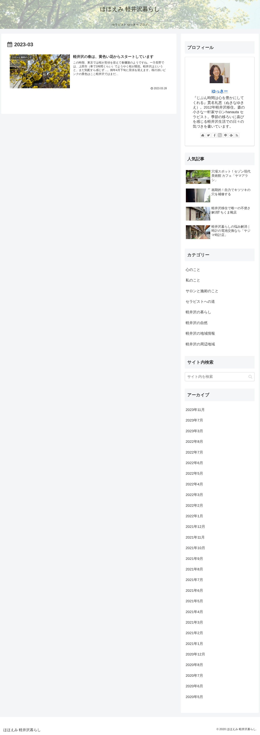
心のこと (193, 270)
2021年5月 (194, 601)
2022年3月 (194, 495)
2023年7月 (194, 420)
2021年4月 (194, 612)
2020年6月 (194, 686)
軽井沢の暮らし (198, 312)
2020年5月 (194, 697)
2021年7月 (194, 580)
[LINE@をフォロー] (225, 135)
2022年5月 (194, 473)
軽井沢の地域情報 (200, 333)
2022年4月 (194, 484)
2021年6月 (194, 590)
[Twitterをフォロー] (208, 135)
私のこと (193, 280)
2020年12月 (195, 654)
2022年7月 (194, 452)
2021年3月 (194, 622)
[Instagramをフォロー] (219, 135)
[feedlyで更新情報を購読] (231, 135)
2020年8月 (194, 665)
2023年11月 (195, 410)
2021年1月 (194, 644)
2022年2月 (194, 505)
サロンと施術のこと (202, 291)
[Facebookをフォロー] (214, 135)
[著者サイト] (202, 135)
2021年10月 (195, 548)
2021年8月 (194, 569)
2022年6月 (194, 463)
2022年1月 (194, 516)
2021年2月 (194, 633)
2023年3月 (194, 431)
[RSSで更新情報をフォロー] (236, 135)
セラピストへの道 (200, 302)
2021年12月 (195, 527)
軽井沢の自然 (197, 323)
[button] (250, 376)
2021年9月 (194, 559)
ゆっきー (220, 91)
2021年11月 (195, 537)
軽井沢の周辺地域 (200, 344)
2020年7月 (194, 676)
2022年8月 (194, 442)
